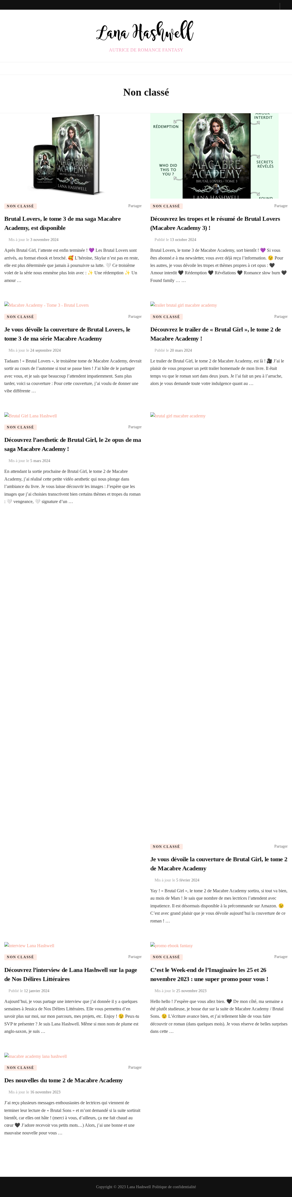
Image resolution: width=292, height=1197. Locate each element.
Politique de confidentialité (174, 1187)
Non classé (20, 206)
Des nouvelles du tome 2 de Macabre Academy (63, 1080)
